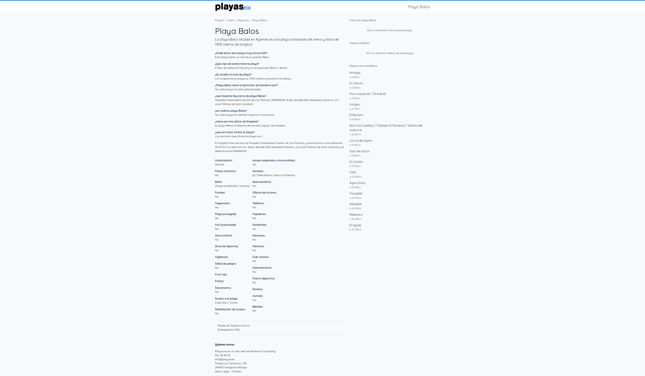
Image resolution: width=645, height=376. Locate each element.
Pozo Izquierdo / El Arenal (367, 94)
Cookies (237, 371)
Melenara (355, 215)
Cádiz (230, 20)
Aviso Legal (222, 371)
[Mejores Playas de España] (232, 6)
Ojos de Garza (359, 151)
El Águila (355, 225)
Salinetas (355, 204)
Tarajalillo (356, 193)
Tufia (352, 172)
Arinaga (354, 73)
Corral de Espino (360, 141)
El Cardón (356, 162)
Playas (219, 20)
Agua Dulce (357, 183)
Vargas (354, 104)
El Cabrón (356, 83)
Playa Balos (259, 20)
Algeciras (243, 20)
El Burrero (356, 115)
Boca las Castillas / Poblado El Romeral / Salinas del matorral (385, 128)
